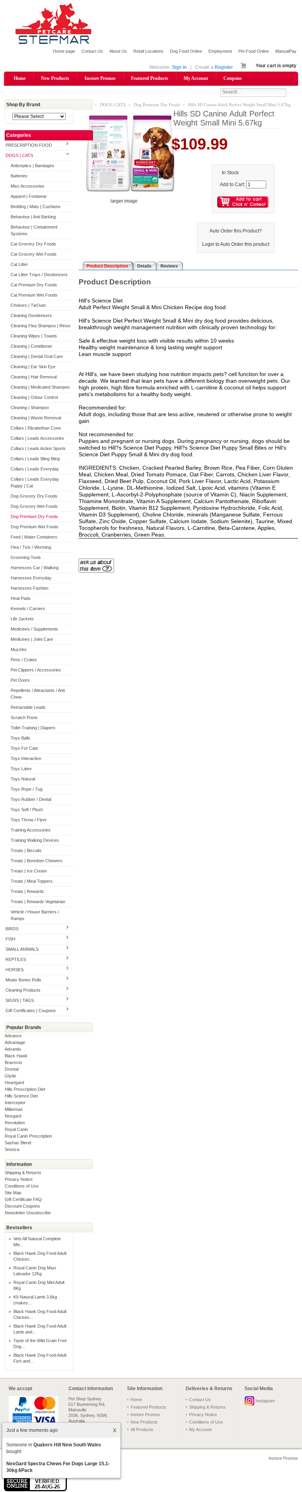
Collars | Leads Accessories (37, 438)
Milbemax (14, 1109)
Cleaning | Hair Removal (34, 376)
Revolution (15, 1122)
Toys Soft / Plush (27, 809)
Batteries (19, 175)
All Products (142, 1429)
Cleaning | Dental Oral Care (37, 356)
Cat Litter (19, 264)
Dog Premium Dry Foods (34, 516)
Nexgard (13, 1116)
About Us (118, 51)
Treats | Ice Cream (29, 871)
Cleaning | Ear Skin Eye (33, 366)
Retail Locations (148, 51)
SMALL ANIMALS (22, 949)
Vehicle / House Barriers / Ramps (35, 915)
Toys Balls (20, 738)
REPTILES (16, 959)
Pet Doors (20, 680)
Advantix (13, 1049)
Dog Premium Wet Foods (35, 526)
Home (20, 78)
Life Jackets (22, 618)
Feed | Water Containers (34, 537)
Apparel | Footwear (29, 196)
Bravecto (13, 1062)
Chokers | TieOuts (28, 305)
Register (224, 67)
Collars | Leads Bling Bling (35, 458)
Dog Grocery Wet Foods (34, 506)
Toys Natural (23, 778)
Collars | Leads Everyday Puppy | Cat (35, 482)
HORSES (15, 969)
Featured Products (149, 78)
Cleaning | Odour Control (34, 397)
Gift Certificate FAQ (23, 1199)
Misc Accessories (27, 186)
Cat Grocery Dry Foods (33, 244)
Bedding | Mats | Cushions (36, 206)
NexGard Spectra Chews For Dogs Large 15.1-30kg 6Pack (58, 1467)
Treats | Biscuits (26, 850)
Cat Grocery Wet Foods (34, 254)
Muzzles (19, 649)
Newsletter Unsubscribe (28, 1212)
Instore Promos (100, 78)
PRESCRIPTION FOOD (29, 145)
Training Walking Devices (35, 840)
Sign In (179, 67)
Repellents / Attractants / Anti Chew (38, 693)
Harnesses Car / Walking (35, 567)
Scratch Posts (24, 717)
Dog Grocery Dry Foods (34, 496)
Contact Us (92, 51)
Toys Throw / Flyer (29, 819)
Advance (13, 1035)
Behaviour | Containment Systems (34, 230)
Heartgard (14, 1082)
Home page (64, 51)
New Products (55, 78)
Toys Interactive (26, 758)
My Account (196, 78)
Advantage (15, 1042)
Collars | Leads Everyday (35, 469)
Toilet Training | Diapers (33, 727)
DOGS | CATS (19, 155)
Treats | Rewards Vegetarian (38, 901)
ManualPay (285, 51)
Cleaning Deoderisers (31, 315)
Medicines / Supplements (34, 629)
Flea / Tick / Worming (31, 547)
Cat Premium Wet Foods (34, 295)
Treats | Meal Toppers (32, 881)
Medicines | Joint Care (32, 639)
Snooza (12, 1149)
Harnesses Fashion (29, 588)
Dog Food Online (186, 51)
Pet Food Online (253, 51)
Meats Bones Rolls (23, 979)
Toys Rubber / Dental (31, 799)
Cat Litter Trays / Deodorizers (39, 274)
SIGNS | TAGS (20, 1000)
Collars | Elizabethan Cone (36, 428)
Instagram (265, 1400)
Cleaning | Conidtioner (31, 346)
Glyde (10, 1075)
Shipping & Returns (23, 1172)
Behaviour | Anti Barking (33, 216)
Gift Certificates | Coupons (31, 1010)
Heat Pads (21, 598)
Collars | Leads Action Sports (38, 448)
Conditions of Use (22, 1186)
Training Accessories (31, 830)
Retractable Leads (28, 707)
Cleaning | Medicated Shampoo (40, 387)
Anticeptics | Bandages (32, 165)
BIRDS (12, 928)
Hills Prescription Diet (25, 1089)
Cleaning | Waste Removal (36, 417)
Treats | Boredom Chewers (37, 860)
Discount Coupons (22, 1206)
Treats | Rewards (27, 891)
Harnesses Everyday (31, 577)
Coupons (232, 78)
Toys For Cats (24, 748)
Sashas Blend (18, 1142)
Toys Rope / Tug (26, 789)
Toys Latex (21, 768)
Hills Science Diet (21, 1096)
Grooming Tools (26, 557)
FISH (10, 939)
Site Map (13, 1192)
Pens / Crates (24, 659)
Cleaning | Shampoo (30, 407)
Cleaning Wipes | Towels (34, 336)
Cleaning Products (23, 990)
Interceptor (15, 1102)
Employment (220, 51)
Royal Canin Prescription (28, 1136)
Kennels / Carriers (28, 608)
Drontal (11, 1069)
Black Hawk (16, 1055)
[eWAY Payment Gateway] (35, 1489)
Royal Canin (16, 1129)
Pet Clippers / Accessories (36, 670)
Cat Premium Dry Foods (34, 284)
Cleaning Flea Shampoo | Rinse (40, 325)
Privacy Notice (19, 1179)
